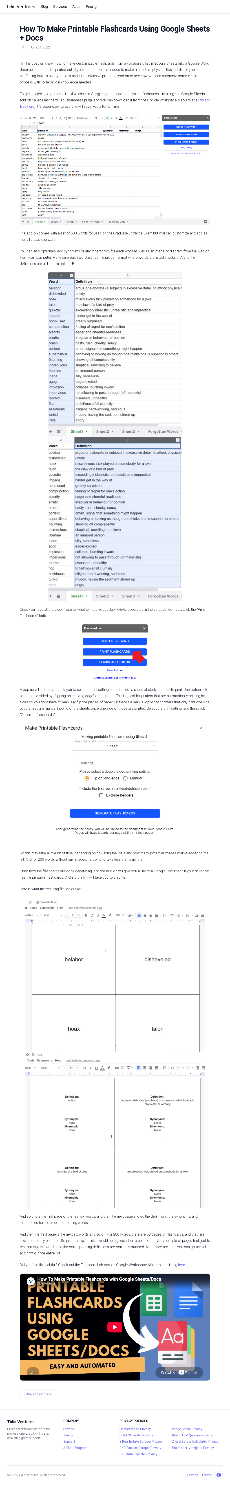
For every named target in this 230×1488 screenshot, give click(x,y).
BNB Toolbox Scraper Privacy (140, 1448)
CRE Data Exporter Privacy (138, 1454)
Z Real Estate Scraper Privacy (140, 1441)
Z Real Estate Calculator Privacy (195, 1441)
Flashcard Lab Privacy (135, 1429)
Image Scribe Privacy (187, 1429)
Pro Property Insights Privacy (193, 1448)
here (181, 1265)
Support (69, 1441)
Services (60, 6)
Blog (44, 6)
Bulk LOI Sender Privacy (136, 1435)
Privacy (68, 1429)
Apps (76, 6)
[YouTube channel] (219, 1475)
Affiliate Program (75, 1448)
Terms (68, 1435)
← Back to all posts (37, 1394)
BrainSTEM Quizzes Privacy (192, 1435)
